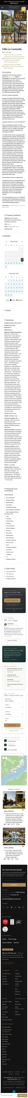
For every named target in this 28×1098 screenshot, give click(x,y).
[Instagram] (23, 907)
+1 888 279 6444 (12, 741)
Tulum (4, 1014)
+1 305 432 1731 (12, 745)
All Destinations (6, 1027)
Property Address (13, 215)
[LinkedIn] (15, 907)
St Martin (4, 981)
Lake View (21, 56)
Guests (7, 718)
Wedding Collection (9, 60)
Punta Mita (5, 1017)
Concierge (5, 1037)
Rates (8, 310)
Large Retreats (8, 58)
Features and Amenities (10, 490)
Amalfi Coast (18, 981)
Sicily (16, 979)
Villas (22, 58)
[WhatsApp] (7, 907)
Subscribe (14, 884)
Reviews (4, 1054)
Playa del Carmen (7, 1019)
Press (3, 1049)
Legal (23, 1071)
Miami (16, 1012)
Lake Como (11, 77)
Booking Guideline (8, 1071)
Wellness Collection (17, 854)
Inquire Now (22, 1095)
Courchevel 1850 (6, 1001)
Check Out (7, 711)
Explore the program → (10, 659)
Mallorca (17, 994)
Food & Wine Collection (11, 850)
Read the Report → (9, 963)
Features (10, 320)
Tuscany (17, 973)
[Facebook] (3, 907)
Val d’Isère (5, 1007)
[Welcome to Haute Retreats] (23, 9)
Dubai (16, 1007)
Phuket (17, 1001)
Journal (4, 1057)
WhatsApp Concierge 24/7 (12, 605)
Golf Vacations (14, 56)
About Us (4, 1046)
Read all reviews (12, 640)
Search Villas (12, 725)
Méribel (4, 1004)
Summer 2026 (16, 58)
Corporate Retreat (9, 55)
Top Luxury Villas (6, 1034)
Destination (8, 699)
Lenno (9, 224)
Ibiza (16, 989)
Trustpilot (15, 621)
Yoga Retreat (13, 62)
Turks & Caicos (6, 973)
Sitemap (17, 1074)
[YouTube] (19, 907)
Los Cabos (5, 1012)
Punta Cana (5, 984)
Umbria (17, 984)
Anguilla (4, 979)
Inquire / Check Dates (12, 600)
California (17, 1014)
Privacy (11, 1074)
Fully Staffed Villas (10, 822)
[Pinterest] (11, 907)
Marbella (17, 991)
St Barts (4, 976)
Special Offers (6, 1044)
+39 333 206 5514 (12, 750)
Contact (4, 1064)
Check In (7, 704)
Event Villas (13, 66)
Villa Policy (10, 568)
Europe (10, 226)
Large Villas (10, 68)
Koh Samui (18, 1004)
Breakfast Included (17, 821)
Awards (4, 1051)
